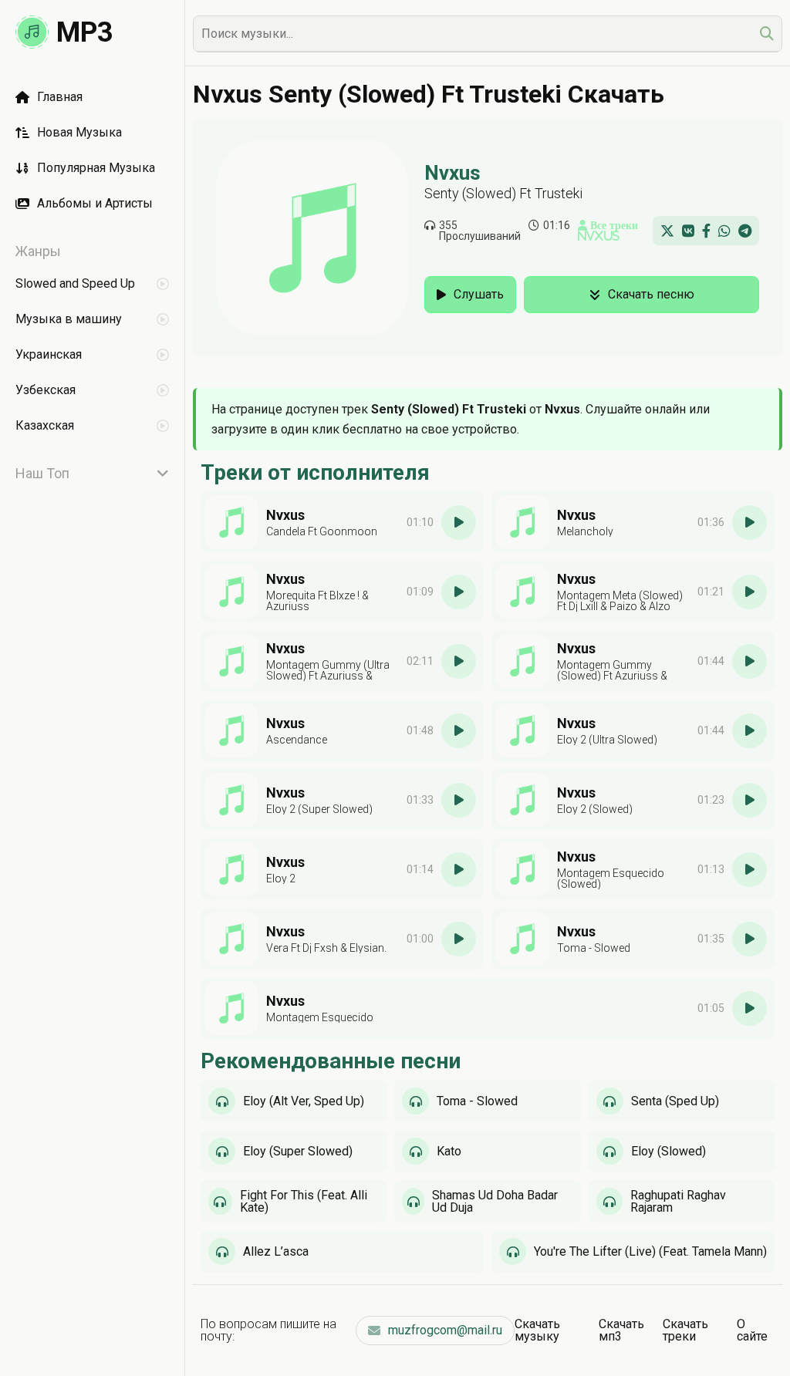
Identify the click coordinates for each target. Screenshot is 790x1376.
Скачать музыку (537, 1330)
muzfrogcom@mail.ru (445, 1330)
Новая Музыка (79, 132)
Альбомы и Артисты (95, 203)
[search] (767, 33)
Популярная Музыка (96, 167)
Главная (60, 96)
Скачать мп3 (621, 1330)
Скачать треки (685, 1330)
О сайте (752, 1330)
